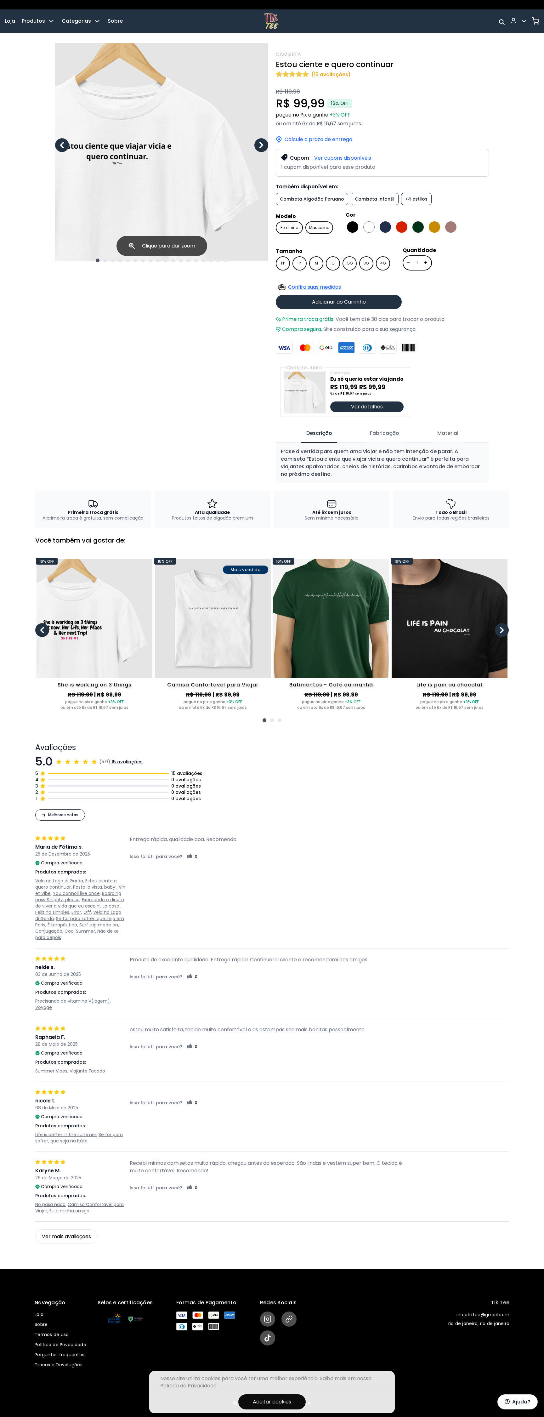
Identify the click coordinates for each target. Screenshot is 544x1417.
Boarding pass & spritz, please (78, 896)
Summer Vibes (51, 1071)
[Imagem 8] (150, 260)
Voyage (43, 1007)
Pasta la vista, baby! (94, 887)
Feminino (289, 227)
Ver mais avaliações (66, 1236)
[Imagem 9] (158, 260)
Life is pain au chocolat (449, 684)
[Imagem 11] (173, 260)
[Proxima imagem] (261, 145)
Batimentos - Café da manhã (331, 684)
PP (283, 263)
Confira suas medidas (314, 287)
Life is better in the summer (65, 1134)
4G (383, 263)
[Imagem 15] (203, 260)
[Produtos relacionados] (264, 720)
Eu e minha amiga (69, 1211)
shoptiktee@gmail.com (482, 1315)
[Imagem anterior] (62, 145)
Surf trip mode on (98, 925)
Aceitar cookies (272, 1401)
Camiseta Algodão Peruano (312, 199)
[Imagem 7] (143, 260)
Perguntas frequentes (59, 1355)
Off (87, 912)
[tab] (319, 433)
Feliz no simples (52, 912)
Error (76, 912)
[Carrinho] (535, 21)
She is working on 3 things (95, 684)
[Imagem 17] (218, 260)
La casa (112, 906)
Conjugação (48, 931)
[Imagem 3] (113, 260)
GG (350, 263)
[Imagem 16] (211, 260)
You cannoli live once (76, 893)
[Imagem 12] (181, 260)
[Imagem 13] (188, 260)
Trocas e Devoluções (58, 1365)
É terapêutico (62, 925)
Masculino (319, 227)
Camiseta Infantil (374, 199)
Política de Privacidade (60, 1344)
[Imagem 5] (128, 260)
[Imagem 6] (135, 260)
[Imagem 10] (165, 260)
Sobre (115, 21)
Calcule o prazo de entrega (318, 139)
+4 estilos (416, 199)
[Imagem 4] (120, 260)
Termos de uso (52, 1334)
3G (366, 263)
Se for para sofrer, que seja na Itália (79, 1137)
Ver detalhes (367, 406)
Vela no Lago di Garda (59, 881)
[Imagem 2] (105, 260)
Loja (10, 21)
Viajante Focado (87, 1071)
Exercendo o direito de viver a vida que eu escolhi (79, 902)
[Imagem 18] (226, 260)
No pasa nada (50, 1204)
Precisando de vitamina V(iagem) (72, 1001)
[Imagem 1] (97, 260)
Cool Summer (80, 931)
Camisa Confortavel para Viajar (212, 684)
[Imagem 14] (196, 260)
